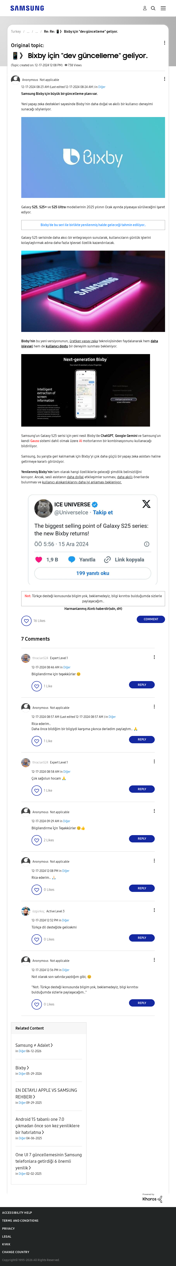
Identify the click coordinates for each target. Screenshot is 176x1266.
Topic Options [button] (157, 42)
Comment (151, 619)
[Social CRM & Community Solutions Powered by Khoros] (152, 1198)
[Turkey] (27, 8)
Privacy (8, 1229)
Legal (6, 1236)
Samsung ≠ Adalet (32, 1045)
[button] (157, 79)
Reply (142, 685)
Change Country (15, 1252)
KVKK (6, 1244)
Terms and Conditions (20, 1221)
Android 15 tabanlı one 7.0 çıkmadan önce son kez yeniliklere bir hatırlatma (47, 1126)
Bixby (20, 1067)
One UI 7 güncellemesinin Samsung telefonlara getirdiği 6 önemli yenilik (48, 1161)
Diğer (101, 87)
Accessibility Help (17, 1213)
